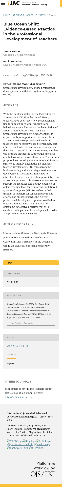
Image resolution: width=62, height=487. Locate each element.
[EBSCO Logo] (15, 441)
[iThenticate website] (17, 447)
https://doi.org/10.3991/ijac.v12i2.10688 (31, 75)
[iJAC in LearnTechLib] (20, 444)
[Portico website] (42, 444)
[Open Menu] (3, 3)
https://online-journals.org (19, 397)
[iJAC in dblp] (29, 441)
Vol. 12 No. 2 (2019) (36, 15)
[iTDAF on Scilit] (44, 441)
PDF (10, 262)
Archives (18, 15)
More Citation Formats (21, 323)
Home (6, 15)
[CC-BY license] (36, 447)
